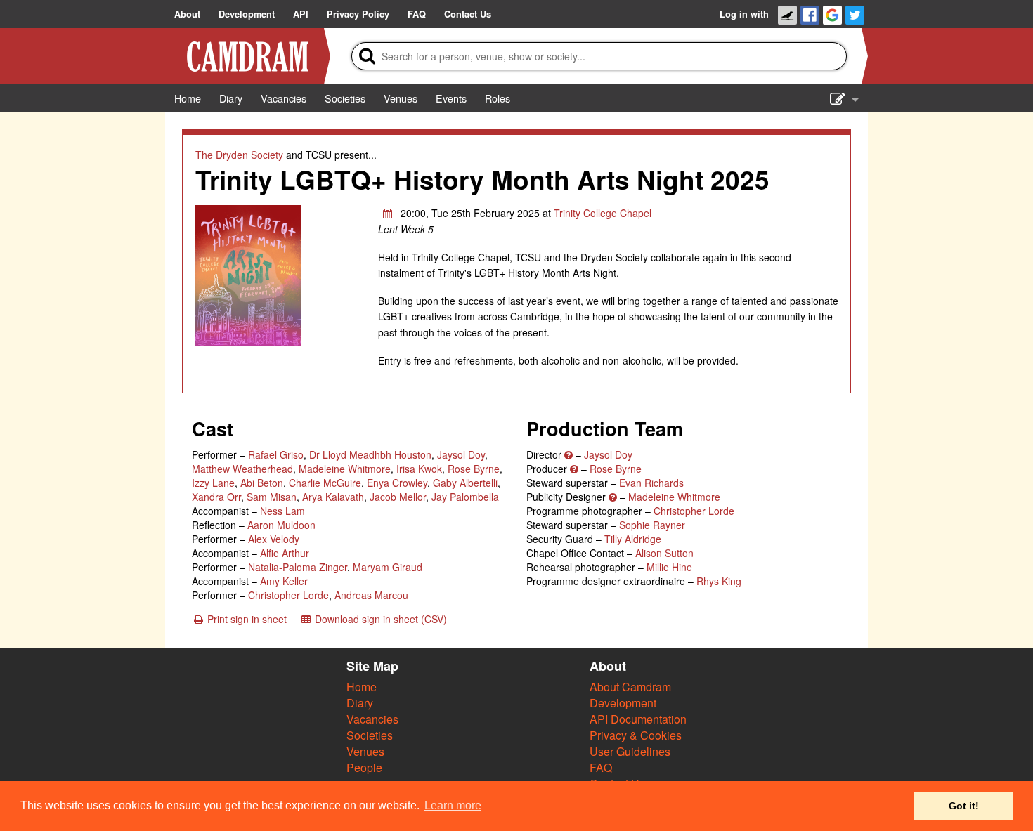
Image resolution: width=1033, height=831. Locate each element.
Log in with (744, 14)
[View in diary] (388, 213)
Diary (359, 703)
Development (623, 703)
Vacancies (372, 719)
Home (361, 687)
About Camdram (630, 687)
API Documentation (638, 719)
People (364, 767)
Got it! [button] (964, 805)
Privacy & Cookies (636, 735)
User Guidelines (630, 751)
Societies (369, 735)
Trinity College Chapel (602, 213)
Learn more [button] (452, 805)
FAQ (601, 767)
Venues (365, 751)
